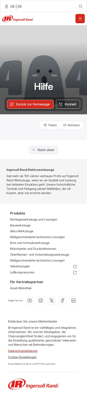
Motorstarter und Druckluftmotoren (33, 248)
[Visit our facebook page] (62, 300)
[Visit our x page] (51, 300)
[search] (80, 6)
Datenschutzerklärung (22, 351)
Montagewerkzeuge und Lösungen (33, 219)
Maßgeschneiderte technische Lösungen (37, 237)
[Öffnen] (80, 18)
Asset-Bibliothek (21, 288)
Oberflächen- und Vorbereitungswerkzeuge (39, 254)
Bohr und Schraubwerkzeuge (30, 243)
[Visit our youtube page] (30, 300)
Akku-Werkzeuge (21, 231)
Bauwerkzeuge (20, 225)
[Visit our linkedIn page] (73, 300)
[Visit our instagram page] (41, 300)
